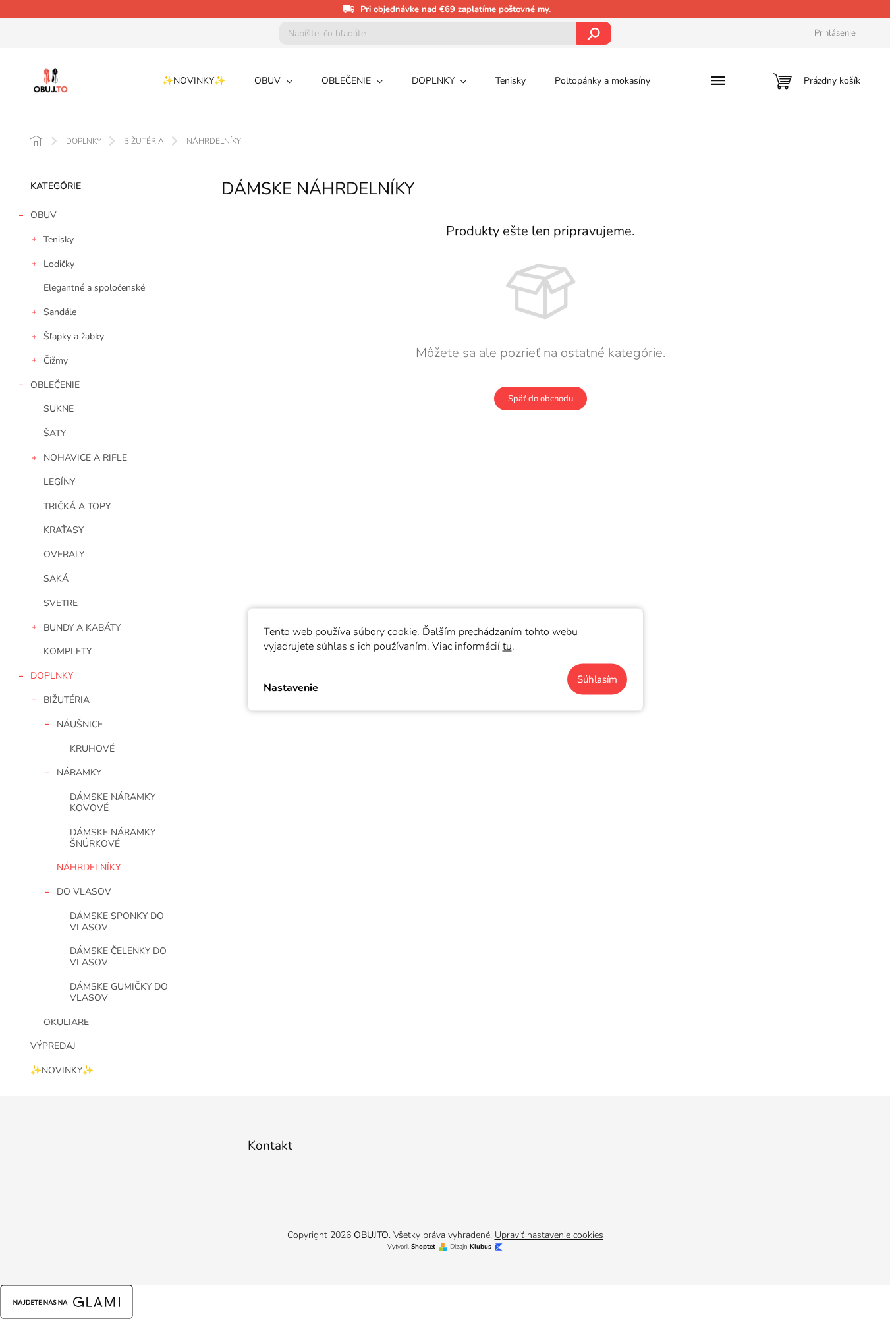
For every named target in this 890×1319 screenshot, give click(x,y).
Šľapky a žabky (73, 336)
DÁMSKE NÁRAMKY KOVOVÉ (112, 802)
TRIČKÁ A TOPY (77, 506)
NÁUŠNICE (80, 724)
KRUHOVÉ (92, 749)
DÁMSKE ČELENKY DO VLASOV (118, 956)
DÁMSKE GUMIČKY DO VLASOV (119, 992)
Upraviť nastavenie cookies (549, 1235)
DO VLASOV (84, 891)
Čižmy (55, 360)
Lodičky (58, 264)
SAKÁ (56, 579)
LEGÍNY (59, 482)
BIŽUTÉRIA (66, 700)
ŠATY (54, 433)
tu (507, 646)
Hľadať (593, 33)
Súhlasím (597, 679)
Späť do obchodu (540, 399)
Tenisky (58, 239)
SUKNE (58, 409)
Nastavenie (291, 687)
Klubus (480, 1247)
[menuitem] (194, 81)
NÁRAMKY (79, 772)
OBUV (43, 215)
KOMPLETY (67, 651)
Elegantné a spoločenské (94, 287)
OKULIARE (66, 1022)
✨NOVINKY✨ (62, 1070)
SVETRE (60, 603)
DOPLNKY (51, 675)
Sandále (59, 312)
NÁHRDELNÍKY (89, 867)
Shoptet (423, 1247)
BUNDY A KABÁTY (82, 627)
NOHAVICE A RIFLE (85, 457)
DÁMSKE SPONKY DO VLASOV (117, 922)
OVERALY (63, 554)
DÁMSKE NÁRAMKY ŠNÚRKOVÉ (112, 838)
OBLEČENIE (55, 385)
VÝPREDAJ (53, 1046)
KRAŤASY (63, 530)
